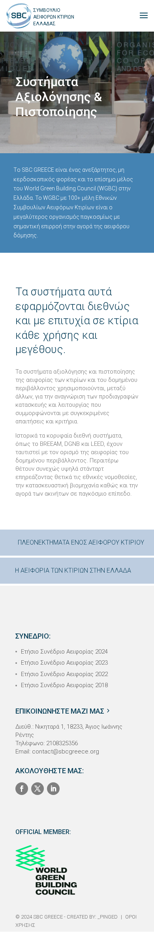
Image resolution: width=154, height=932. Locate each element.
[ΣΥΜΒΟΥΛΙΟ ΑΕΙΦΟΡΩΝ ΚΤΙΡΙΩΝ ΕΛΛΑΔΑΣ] (19, 15)
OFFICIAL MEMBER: (43, 832)
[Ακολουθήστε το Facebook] (21, 788)
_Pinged (108, 917)
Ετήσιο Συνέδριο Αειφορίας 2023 (64, 662)
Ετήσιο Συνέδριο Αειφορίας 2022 (64, 674)
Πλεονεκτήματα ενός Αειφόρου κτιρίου (81, 542)
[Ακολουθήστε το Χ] (37, 788)
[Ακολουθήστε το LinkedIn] (53, 788)
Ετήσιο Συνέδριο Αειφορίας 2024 (64, 651)
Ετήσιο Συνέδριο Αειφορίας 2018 (64, 685)
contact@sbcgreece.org (65, 751)
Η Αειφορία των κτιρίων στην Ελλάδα (73, 570)
